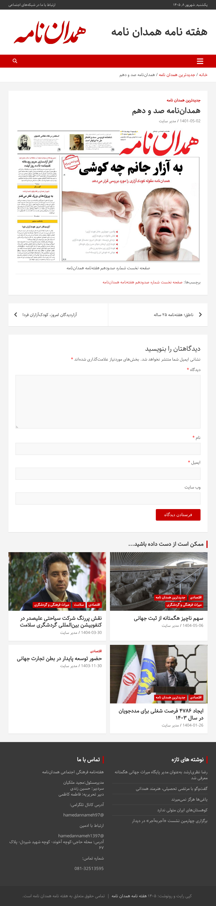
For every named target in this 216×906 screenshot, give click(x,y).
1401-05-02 (190, 121)
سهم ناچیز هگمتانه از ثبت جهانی (168, 618)
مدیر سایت (167, 121)
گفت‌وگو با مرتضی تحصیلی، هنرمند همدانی (172, 788)
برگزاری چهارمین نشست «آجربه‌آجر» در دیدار (170, 821)
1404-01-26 (193, 725)
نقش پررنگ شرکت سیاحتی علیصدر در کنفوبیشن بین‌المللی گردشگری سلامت (61, 621)
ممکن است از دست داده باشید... (166, 544)
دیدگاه (194, 370)
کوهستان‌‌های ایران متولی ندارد (182, 810)
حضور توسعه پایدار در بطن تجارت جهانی (59, 658)
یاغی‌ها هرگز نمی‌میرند (189, 799)
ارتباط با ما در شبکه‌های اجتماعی (31, 4)
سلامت (79, 604)
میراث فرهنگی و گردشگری (184, 604)
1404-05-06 (193, 626)
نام (196, 438)
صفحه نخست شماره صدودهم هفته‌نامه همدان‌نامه (143, 282)
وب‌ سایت (192, 487)
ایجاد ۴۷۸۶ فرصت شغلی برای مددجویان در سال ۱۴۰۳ (161, 714)
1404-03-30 (91, 633)
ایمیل (194, 462)
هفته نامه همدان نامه (159, 32)
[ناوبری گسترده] (200, 61)
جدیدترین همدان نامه (184, 100)
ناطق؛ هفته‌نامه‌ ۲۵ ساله (174, 315)
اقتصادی (196, 597)
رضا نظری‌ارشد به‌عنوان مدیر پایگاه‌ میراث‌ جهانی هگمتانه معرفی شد (161, 775)
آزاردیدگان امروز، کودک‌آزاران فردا (49, 315)
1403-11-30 (91, 666)
